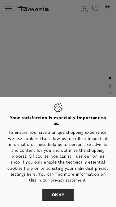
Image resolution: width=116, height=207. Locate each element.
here (28, 168)
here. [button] (32, 174)
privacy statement (68, 180)
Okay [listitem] (58, 194)
